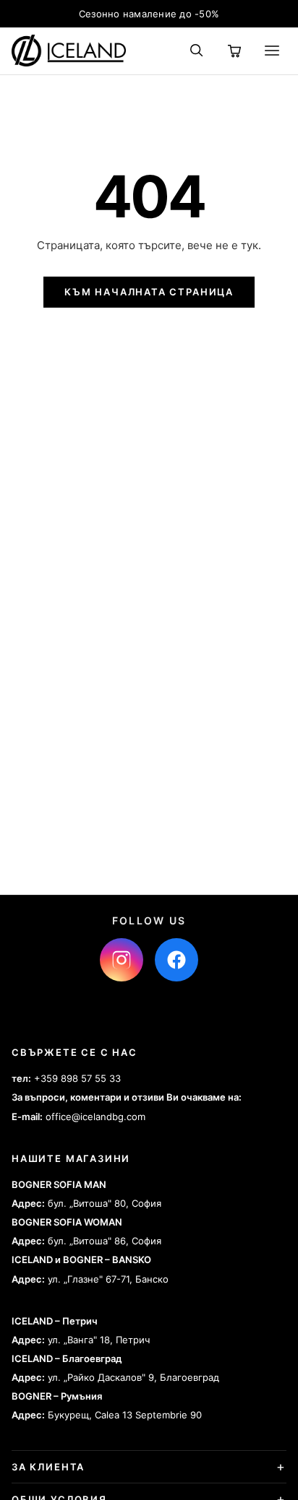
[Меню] (271, 50)
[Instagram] (121, 959)
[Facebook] (176, 959)
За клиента (48, 1467)
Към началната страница (149, 292)
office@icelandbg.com (95, 1116)
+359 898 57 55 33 (77, 1078)
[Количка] (234, 50)
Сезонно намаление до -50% (149, 13)
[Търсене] (196, 50)
